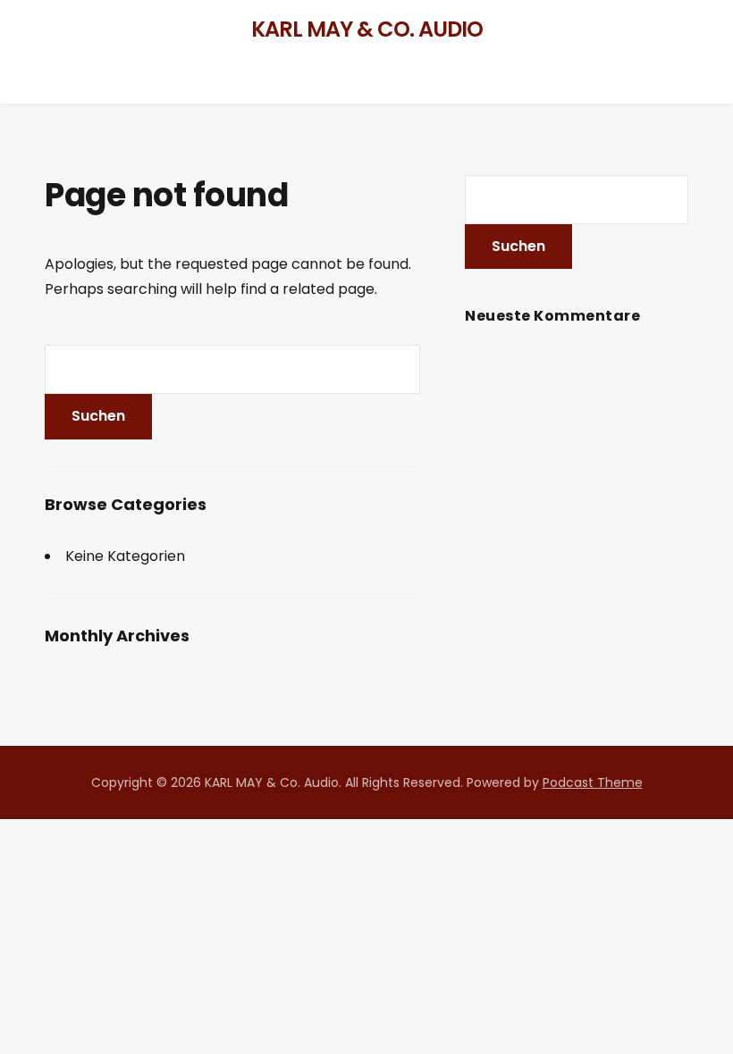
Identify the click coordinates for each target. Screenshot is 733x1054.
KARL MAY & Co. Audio (367, 29)
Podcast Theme (593, 782)
